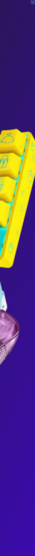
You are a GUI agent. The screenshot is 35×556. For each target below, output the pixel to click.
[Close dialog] (33, 2)
